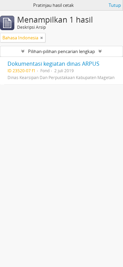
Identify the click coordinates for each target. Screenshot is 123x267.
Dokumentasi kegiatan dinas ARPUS (53, 63)
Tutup (115, 5)
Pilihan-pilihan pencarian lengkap (61, 51)
